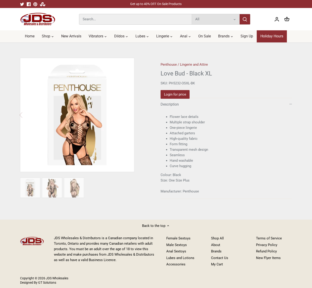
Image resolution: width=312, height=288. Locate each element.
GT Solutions (46, 282)
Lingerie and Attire (194, 64)
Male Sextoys (176, 245)
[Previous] (27, 115)
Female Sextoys (178, 238)
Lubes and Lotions (180, 258)
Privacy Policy (266, 245)
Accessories (175, 264)
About (215, 245)
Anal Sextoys (176, 251)
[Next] (142, 115)
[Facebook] (29, 4)
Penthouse (169, 64)
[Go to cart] (287, 19)
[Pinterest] (35, 4)
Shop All (217, 238)
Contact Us (219, 258)
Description (170, 104)
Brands (216, 251)
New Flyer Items (268, 258)
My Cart (217, 264)
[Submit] (245, 19)
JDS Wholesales (57, 278)
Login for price (175, 94)
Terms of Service (269, 238)
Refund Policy (266, 251)
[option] (85, 115)
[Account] (277, 19)
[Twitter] (22, 4)
